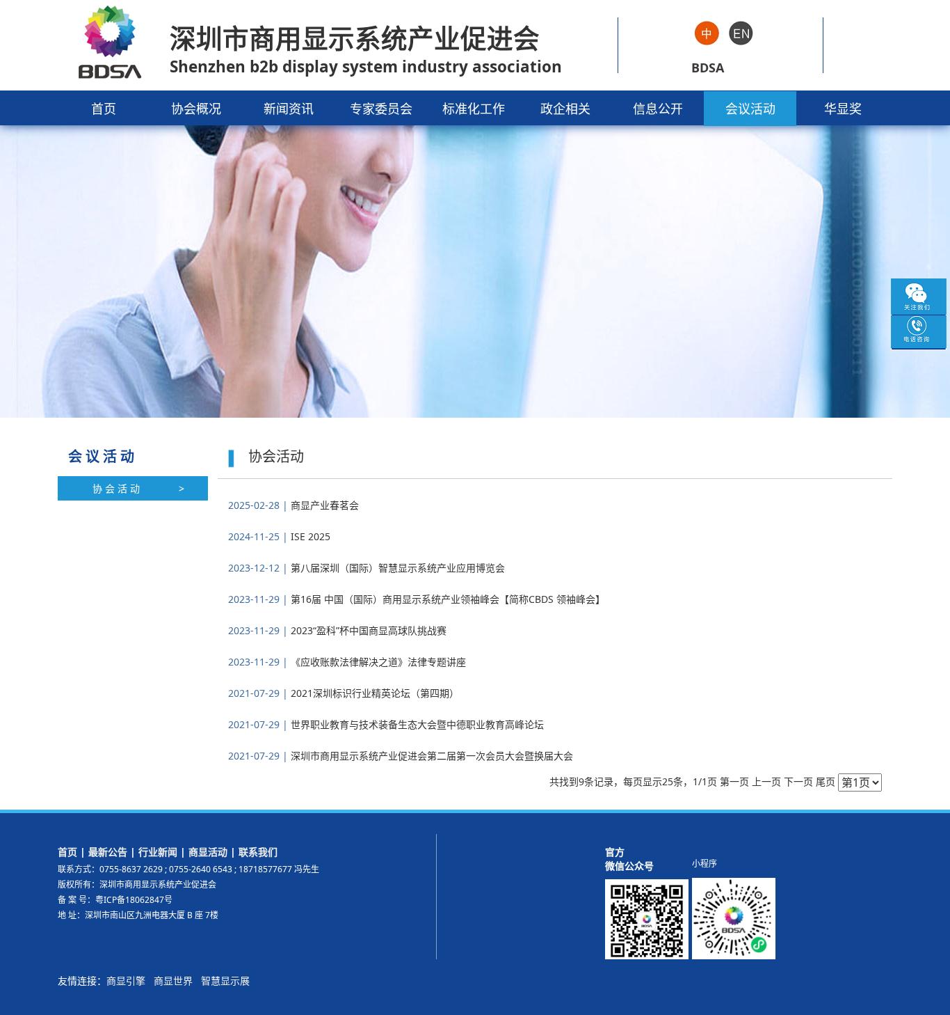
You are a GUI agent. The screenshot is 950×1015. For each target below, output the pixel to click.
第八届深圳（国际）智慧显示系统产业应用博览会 (396, 567)
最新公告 (107, 851)
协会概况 (196, 108)
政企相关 (565, 108)
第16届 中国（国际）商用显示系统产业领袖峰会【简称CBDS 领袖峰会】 (446, 599)
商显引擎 (125, 980)
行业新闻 (157, 851)
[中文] (707, 32)
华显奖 (843, 108)
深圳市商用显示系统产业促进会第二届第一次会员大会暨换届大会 (430, 755)
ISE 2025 (309, 536)
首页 (103, 108)
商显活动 (207, 851)
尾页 (825, 781)
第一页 (734, 781)
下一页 (798, 781)
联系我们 (258, 851)
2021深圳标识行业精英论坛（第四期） (373, 693)
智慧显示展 (225, 980)
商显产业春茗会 (323, 505)
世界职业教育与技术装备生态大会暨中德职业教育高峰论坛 (416, 724)
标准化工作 (473, 108)
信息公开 (658, 108)
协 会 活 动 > (138, 488)
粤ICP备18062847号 (133, 900)
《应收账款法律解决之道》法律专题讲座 (377, 661)
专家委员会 (381, 108)
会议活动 (750, 108)
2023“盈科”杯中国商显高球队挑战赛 (367, 630)
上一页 (766, 781)
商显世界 (173, 980)
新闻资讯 (289, 108)
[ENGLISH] (741, 32)
